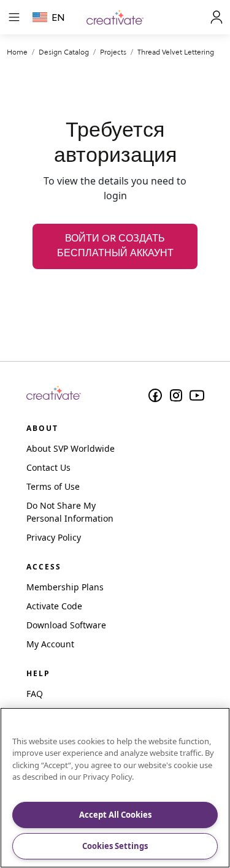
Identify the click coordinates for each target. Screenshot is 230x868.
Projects (113, 52)
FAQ (34, 693)
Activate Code (54, 606)
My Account (50, 644)
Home (17, 52)
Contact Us (48, 467)
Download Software (66, 625)
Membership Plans (65, 587)
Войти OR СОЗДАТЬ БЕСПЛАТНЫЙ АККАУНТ (115, 246)
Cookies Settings (115, 845)
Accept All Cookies (115, 814)
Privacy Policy (53, 537)
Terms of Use (53, 486)
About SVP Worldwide (70, 448)
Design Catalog (64, 52)
